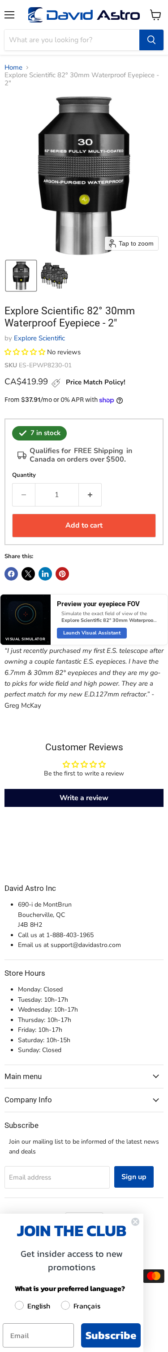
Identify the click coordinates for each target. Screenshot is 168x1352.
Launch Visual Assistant (92, 633)
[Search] (151, 40)
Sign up (133, 1177)
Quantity (24, 475)
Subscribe (111, 1335)
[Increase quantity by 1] (90, 494)
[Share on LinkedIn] (45, 574)
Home (13, 67)
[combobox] (71, 40)
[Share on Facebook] (11, 574)
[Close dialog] (135, 1221)
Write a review (84, 798)
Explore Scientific (39, 338)
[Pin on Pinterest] (62, 574)
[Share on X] (28, 574)
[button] (21, 275)
